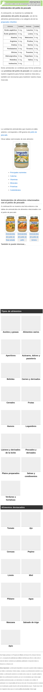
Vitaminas (14, 180)
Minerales (14, 183)
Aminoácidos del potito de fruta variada (10, 237)
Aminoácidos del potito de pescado (15, 8)
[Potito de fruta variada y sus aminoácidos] (10, 224)
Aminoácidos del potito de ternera (34, 237)
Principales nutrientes (18, 173)
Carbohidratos (15, 190)
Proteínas (13, 187)
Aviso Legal (33, 689)
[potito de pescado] (21, 155)
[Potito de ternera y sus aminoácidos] (34, 224)
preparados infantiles (9, 22)
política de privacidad (24, 689)
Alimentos (34, 2)
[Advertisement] (21, 104)
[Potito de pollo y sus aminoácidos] (22, 224)
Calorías (13, 176)
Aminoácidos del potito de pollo (22, 237)
